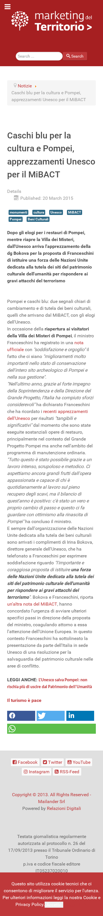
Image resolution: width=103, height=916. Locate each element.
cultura (38, 212)
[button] (21, 716)
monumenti (18, 212)
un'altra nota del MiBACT (32, 604)
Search (77, 56)
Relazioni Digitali (64, 808)
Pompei (15, 219)
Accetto (54, 904)
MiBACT (74, 212)
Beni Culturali (38, 219)
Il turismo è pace (24, 700)
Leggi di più (76, 904)
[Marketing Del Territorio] (51, 21)
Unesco (56, 212)
